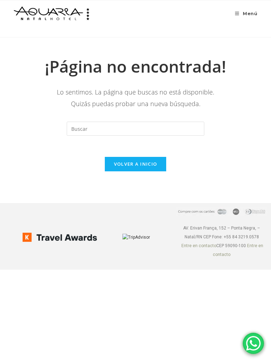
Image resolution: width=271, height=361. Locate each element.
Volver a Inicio (135, 164)
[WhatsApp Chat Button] (253, 343)
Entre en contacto (198, 245)
